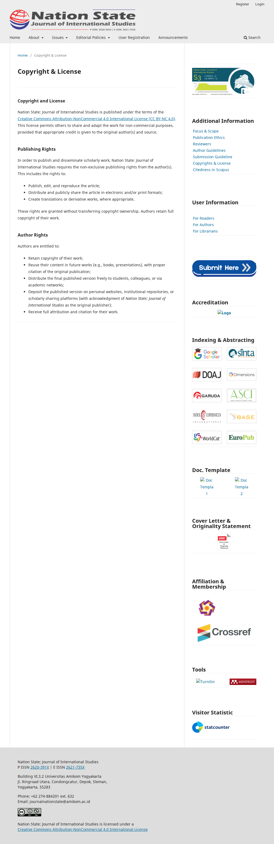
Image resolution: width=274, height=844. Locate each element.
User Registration (134, 37)
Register (242, 4)
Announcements (173, 37)
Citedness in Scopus (211, 169)
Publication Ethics (209, 137)
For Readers (203, 218)
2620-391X (40, 767)
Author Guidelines (209, 150)
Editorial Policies (91, 37)
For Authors (203, 224)
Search (254, 37)
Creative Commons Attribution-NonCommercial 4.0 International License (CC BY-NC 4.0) (96, 118)
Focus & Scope (206, 131)
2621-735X (75, 767)
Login (259, 4)
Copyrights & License (212, 163)
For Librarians (205, 231)
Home (15, 37)
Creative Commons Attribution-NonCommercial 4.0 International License (83, 829)
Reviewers (202, 143)
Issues (58, 37)
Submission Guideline (212, 156)
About (34, 37)
